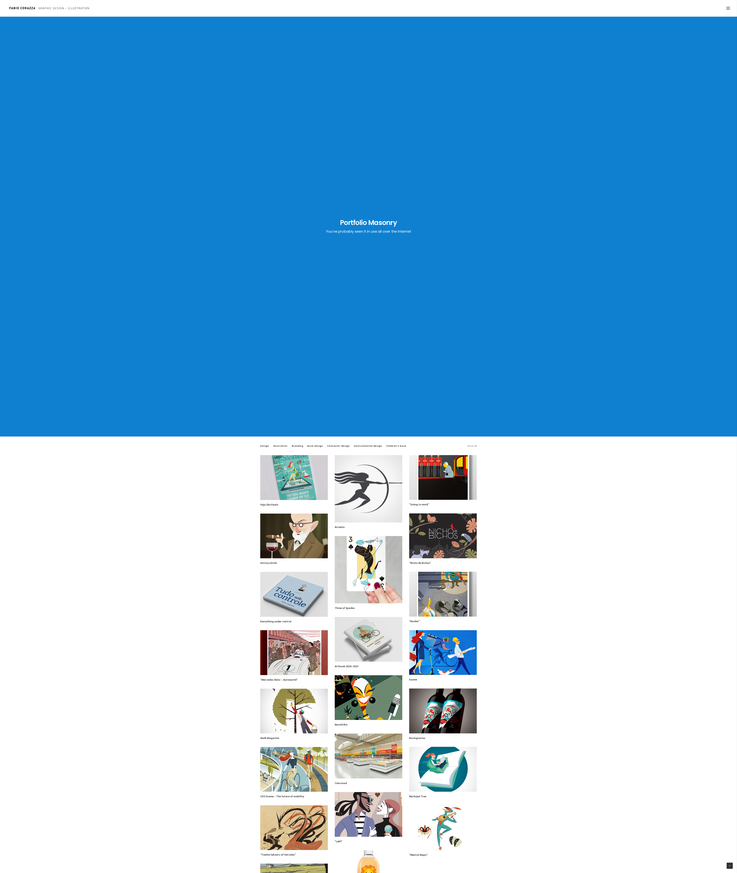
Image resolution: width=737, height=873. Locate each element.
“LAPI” (338, 841)
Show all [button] (472, 445)
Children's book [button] (396, 445)
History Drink (268, 563)
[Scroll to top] (730, 865)
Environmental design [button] (368, 445)
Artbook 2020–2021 (346, 666)
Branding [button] (297, 445)
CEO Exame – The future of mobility (282, 796)
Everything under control (275, 621)
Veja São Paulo (269, 505)
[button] (728, 8)
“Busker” (414, 621)
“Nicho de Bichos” (420, 563)
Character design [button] (338, 445)
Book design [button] (315, 445)
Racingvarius (417, 738)
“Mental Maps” (418, 855)
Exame (413, 680)
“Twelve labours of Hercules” (278, 855)
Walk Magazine (269, 738)
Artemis (340, 527)
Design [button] (264, 445)
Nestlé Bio (341, 725)
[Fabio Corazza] (49, 8)
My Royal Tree (417, 796)
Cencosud (341, 783)
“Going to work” (419, 504)
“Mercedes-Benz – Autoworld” (279, 680)
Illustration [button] (280, 445)
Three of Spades (345, 608)
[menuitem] (472, 449)
